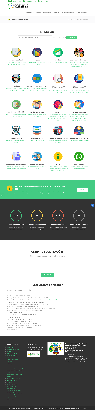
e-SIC (8, 357)
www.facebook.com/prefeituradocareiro (53, 299)
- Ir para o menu (16, 1)
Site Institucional (11, 388)
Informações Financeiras (13, 365)
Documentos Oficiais (12, 359)
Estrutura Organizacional (13, 392)
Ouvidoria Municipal (12, 396)
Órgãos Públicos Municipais (14, 390)
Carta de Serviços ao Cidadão (15, 394)
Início (68, 19)
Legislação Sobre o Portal (13, 349)
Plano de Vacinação (12, 384)
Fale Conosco (10, 399)
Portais (73, 19)
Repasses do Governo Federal (15, 369)
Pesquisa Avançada (59, 37)
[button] (2, 196)
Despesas (9, 361)
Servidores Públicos (12, 380)
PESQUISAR (72, 37)
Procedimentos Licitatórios (14, 378)
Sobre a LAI (10, 351)
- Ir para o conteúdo (29, 1)
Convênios (9, 367)
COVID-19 (9, 382)
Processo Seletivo (11, 386)
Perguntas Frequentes (12, 353)
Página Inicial (10, 347)
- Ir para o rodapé (43, 1)
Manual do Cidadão (12, 355)
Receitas (9, 363)
